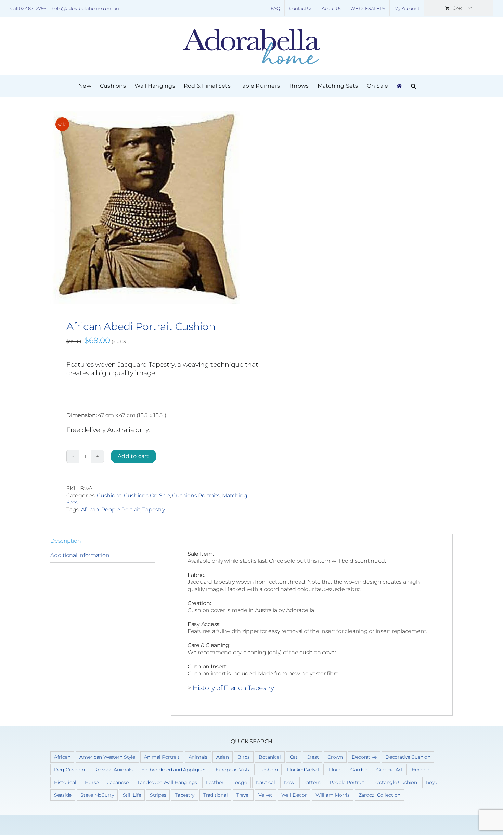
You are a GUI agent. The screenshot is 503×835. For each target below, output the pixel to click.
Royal (432, 782)
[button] (413, 86)
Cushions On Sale (147, 495)
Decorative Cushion (407, 757)
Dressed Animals (112, 770)
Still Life (132, 795)
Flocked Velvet (303, 770)
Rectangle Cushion (395, 782)
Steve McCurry (97, 795)
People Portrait (120, 509)
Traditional (215, 795)
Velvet (265, 795)
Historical (65, 782)
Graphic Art (389, 770)
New (289, 782)
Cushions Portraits (196, 495)
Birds (243, 757)
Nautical (265, 782)
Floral (335, 770)
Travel (243, 795)
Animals (198, 757)
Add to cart (133, 456)
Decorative (364, 757)
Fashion (268, 770)
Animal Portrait (162, 757)
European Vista (233, 770)
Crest (313, 757)
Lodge (239, 782)
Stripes (158, 795)
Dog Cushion (69, 770)
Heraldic (421, 770)
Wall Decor (294, 795)
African (90, 509)
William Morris (332, 795)
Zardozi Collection (380, 795)
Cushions (109, 495)
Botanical (270, 757)
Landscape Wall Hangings (167, 782)
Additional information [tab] (79, 555)
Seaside (63, 795)
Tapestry (153, 509)
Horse (92, 782)
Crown (335, 757)
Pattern (312, 782)
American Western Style (107, 757)
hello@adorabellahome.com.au (85, 8)
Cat (294, 757)
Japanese (118, 782)
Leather (214, 782)
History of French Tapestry (233, 688)
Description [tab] (65, 540)
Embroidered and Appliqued (174, 770)
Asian (222, 757)
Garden (358, 770)
